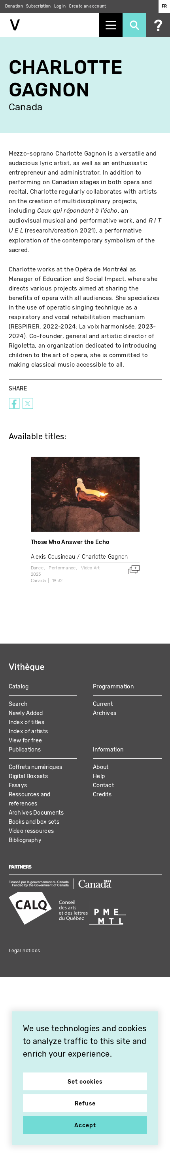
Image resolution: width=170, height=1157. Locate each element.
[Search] (134, 25)
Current (103, 704)
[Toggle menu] (111, 25)
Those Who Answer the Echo (70, 542)
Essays (18, 785)
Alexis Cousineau (53, 557)
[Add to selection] (134, 570)
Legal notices (24, 950)
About (101, 767)
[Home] (49, 25)
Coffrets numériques (35, 767)
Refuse (85, 1103)
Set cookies (85, 1081)
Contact (103, 785)
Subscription (38, 6)
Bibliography (25, 840)
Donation (14, 6)
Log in (60, 6)
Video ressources (31, 831)
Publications (25, 749)
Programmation (113, 686)
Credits (102, 794)
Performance (62, 568)
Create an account (87, 6)
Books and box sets (34, 822)
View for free (25, 740)
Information (108, 749)
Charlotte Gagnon (105, 557)
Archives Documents (36, 812)
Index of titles (27, 722)
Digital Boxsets (28, 776)
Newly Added (26, 713)
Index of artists (28, 731)
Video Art (90, 568)
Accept (85, 1125)
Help (99, 776)
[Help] (158, 25)
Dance (37, 568)
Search (18, 704)
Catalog (19, 686)
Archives (104, 713)
